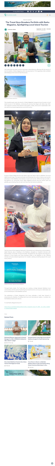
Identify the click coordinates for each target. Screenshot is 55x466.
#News (5, 314)
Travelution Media (12, 29)
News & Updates (27, 20)
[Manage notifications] (52, 463)
